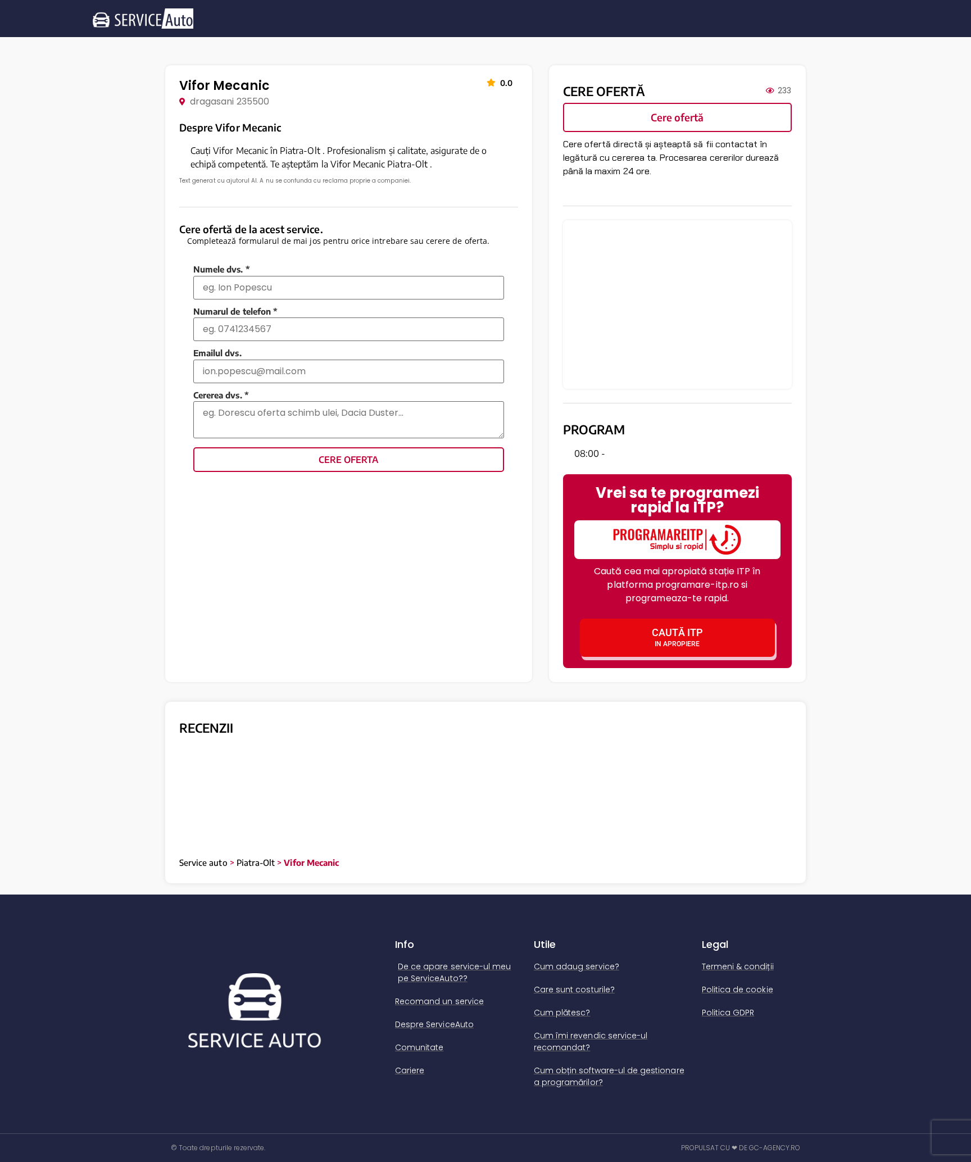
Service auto (203, 821)
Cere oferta (348, 459)
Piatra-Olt (256, 821)
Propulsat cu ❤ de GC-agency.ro (741, 1106)
